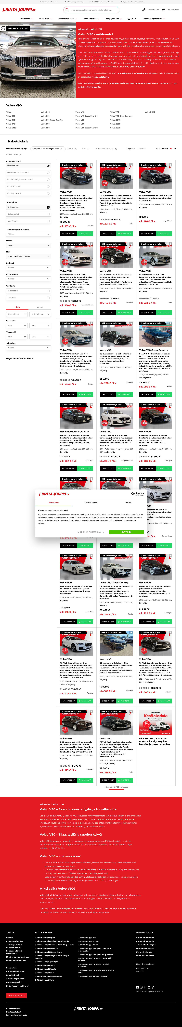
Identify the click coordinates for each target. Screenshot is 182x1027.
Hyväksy (126, 532)
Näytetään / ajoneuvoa (116, 787)
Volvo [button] (74, 149)
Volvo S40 (45, 112)
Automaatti (13, 291)
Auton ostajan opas (15, 979)
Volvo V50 (80, 120)
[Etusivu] (19, 10)
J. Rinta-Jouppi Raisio (88, 945)
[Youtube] (149, 987)
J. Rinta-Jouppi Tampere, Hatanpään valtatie (95, 959)
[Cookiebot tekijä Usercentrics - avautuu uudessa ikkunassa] (133, 494)
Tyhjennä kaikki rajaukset (49, 149)
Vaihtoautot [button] (15, 155)
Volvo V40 (80, 112)
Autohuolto (144, 932)
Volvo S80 (45, 124)
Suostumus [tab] (54, 502)
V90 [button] (87, 149)
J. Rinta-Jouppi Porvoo (88, 941)
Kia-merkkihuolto (144, 952)
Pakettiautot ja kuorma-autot (20, 179)
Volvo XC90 (150, 112)
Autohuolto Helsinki (145, 937)
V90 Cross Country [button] (107, 149)
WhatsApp (86, 234)
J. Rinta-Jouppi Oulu (44, 980)
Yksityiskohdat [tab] (91, 502)
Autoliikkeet (43, 932)
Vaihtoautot (83, 29)
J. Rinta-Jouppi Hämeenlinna (48, 952)
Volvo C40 (10, 120)
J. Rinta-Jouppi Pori (87, 937)
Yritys (10, 932)
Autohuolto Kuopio (145, 941)
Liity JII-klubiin (15, 996)
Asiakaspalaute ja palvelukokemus (14, 946)
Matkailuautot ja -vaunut (18, 173)
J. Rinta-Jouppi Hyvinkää (46, 948)
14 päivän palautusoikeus (17, 957)
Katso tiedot (68, 234)
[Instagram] (141, 987)
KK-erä (40, 307)
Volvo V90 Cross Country (132, 67)
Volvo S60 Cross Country (52, 120)
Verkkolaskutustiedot (16, 961)
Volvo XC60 (115, 124)
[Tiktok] (153, 987)
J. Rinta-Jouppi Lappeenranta (48, 976)
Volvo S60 (45, 116)
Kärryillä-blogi (12, 975)
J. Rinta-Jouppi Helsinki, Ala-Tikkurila (52, 941)
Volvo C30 (10, 116)
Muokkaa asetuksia (89, 532)
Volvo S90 (45, 128)
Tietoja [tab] (128, 502)
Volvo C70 (10, 124)
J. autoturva (102, 77)
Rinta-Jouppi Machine (16, 986)
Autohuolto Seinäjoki (146, 945)
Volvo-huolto (93, 87)
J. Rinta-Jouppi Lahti (44, 973)
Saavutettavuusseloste (16, 1015)
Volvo (93, 29)
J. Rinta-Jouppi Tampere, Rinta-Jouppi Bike (96, 971)
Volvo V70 (114, 112)
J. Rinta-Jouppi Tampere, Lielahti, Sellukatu (93, 965)
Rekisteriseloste (13, 1009)
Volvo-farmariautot (119, 83)
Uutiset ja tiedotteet (15, 971)
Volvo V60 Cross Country (87, 128)
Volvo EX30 (11, 128)
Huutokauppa (12, 982)
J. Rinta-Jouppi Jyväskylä (46, 962)
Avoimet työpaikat (14, 941)
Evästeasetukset (13, 1012)
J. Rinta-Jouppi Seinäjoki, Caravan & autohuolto (94, 949)
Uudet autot (13, 221)
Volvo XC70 (115, 128)
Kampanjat (11, 968)
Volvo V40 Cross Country (87, 116)
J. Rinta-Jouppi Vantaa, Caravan (92, 976)
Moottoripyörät (14, 186)
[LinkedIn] (145, 987)
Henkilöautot (13, 166)
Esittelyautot (13, 214)
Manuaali (12, 298)
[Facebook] (137, 987)
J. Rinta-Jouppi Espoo (45, 937)
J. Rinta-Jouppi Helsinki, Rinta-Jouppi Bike (54, 945)
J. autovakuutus (140, 73)
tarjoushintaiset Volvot (147, 83)
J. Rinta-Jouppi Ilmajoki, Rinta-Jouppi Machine (52, 957)
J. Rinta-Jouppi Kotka (45, 965)
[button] (19, 358)
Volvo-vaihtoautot (99, 83)
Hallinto (9, 937)
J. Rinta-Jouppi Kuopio (45, 969)
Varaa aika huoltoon (145, 956)
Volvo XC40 (115, 120)
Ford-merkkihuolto (145, 948)
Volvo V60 (80, 124)
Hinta (17, 307)
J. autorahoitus (123, 73)
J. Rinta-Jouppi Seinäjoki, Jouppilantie (95, 954)
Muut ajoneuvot (14, 193)
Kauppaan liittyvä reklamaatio (14, 952)
